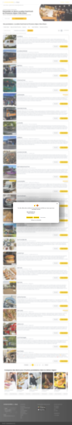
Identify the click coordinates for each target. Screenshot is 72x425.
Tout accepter (29, 217)
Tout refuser (36, 217)
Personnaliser (42, 217)
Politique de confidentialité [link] (36, 220)
